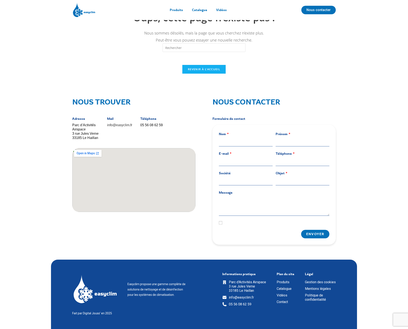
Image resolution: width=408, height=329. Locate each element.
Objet (280, 173)
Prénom (282, 134)
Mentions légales (318, 289)
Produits (176, 10)
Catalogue (199, 10)
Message (225, 192)
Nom (223, 134)
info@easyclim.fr (119, 125)
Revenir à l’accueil (204, 69)
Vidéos (221, 10)
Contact (282, 302)
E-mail (224, 153)
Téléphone (284, 153)
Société (225, 173)
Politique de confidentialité (315, 297)
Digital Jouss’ (92, 313)
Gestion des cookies (320, 282)
